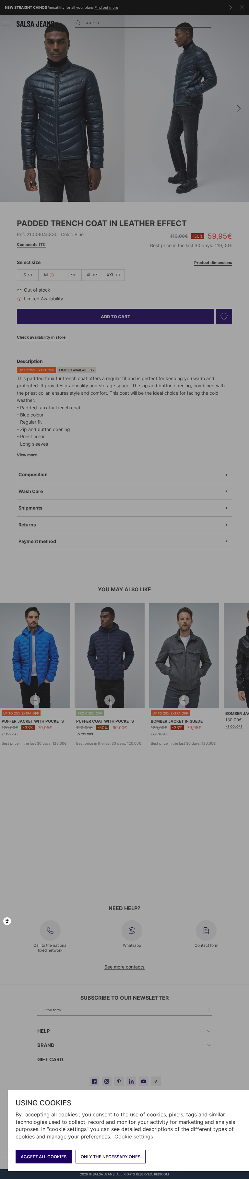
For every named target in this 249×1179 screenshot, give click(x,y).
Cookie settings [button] (133, 1136)
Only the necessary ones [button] (110, 1156)
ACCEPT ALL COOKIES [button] (43, 1156)
